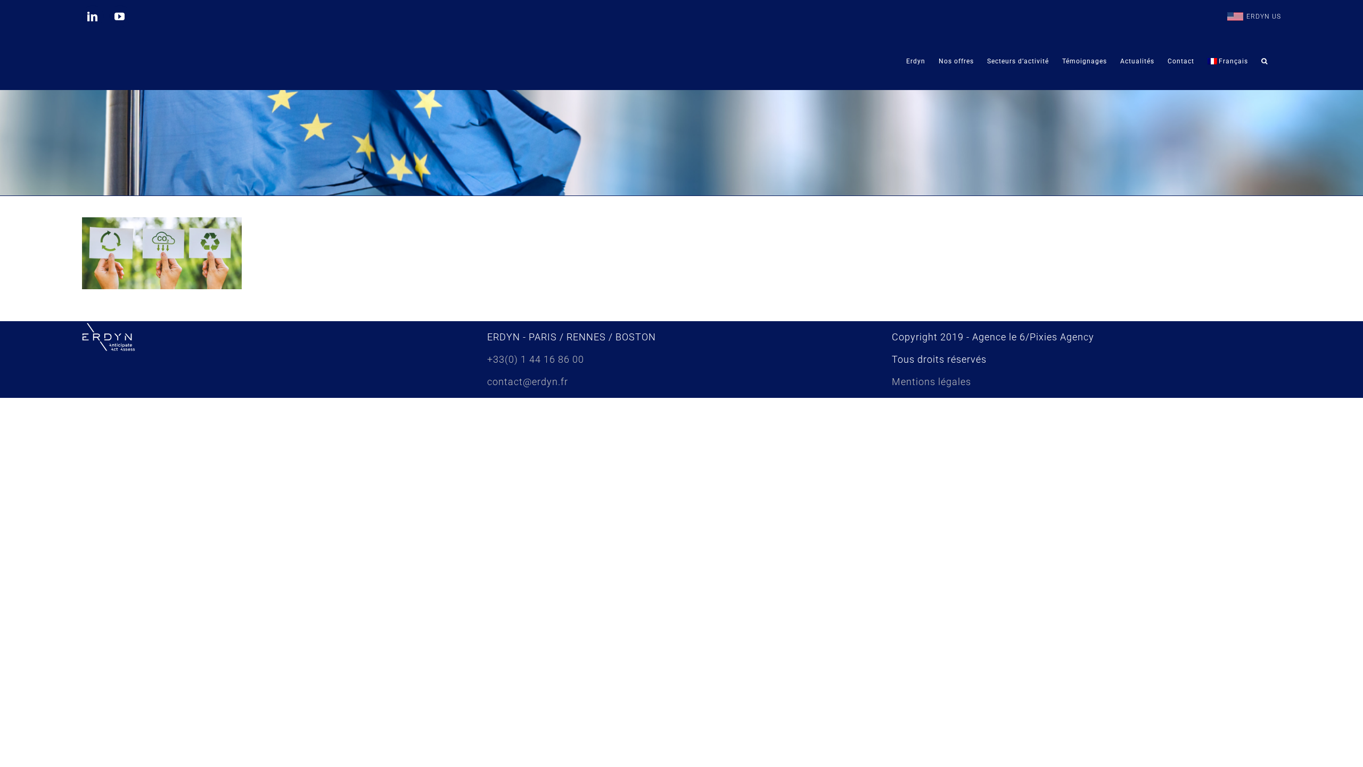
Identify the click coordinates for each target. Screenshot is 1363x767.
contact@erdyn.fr (527, 381)
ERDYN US (1263, 16)
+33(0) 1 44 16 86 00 (535, 359)
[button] (1264, 61)
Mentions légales (931, 381)
